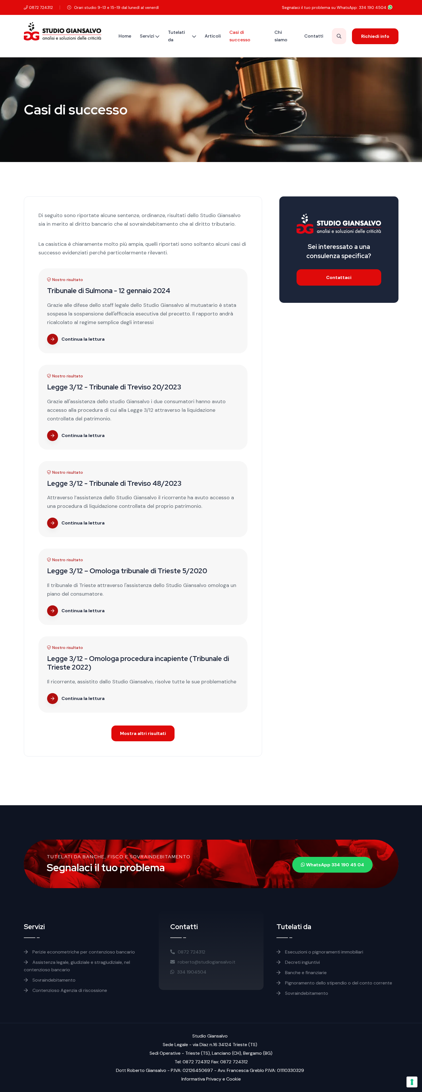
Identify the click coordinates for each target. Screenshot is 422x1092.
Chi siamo (280, 36)
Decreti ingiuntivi (302, 962)
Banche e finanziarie (305, 973)
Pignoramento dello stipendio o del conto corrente (338, 983)
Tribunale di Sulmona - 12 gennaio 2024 (108, 290)
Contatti (313, 36)
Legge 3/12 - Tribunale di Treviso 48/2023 (114, 483)
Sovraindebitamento (53, 980)
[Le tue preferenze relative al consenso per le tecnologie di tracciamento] (411, 1082)
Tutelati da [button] (176, 36)
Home (125, 36)
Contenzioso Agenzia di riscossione (69, 990)
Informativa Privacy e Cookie (211, 1079)
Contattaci (338, 277)
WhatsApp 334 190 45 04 (334, 865)
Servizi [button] (147, 36)
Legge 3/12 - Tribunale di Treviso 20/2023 (114, 387)
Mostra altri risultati (143, 733)
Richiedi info (375, 36)
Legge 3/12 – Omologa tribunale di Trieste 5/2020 (127, 570)
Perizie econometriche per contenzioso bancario (83, 952)
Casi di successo (239, 36)
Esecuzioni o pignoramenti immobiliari (323, 952)
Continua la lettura (82, 339)
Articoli (213, 36)
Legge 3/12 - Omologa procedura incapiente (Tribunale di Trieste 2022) (138, 663)
